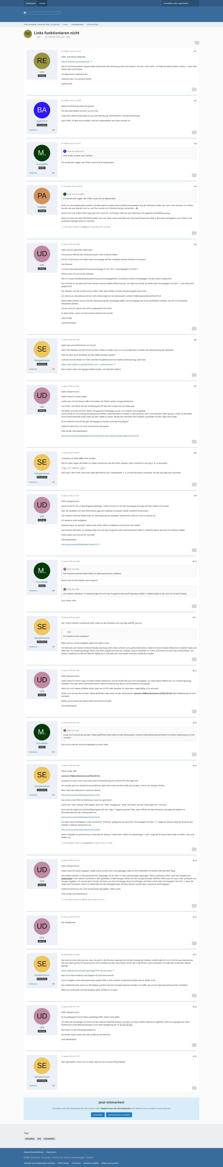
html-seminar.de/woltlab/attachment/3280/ (80, 829)
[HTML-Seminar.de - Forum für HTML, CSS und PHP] (111, 14)
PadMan (85, 227)
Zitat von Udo (73, 569)
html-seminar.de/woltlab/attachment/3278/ (80, 795)
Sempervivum (88, 843)
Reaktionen (33, 130)
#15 (195, 860)
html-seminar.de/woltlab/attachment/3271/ (80, 544)
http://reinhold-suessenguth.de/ (75, 61)
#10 (195, 561)
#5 (195, 244)
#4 (195, 186)
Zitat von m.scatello (75, 194)
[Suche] (194, 3)
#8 (195, 453)
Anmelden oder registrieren (176, 3)
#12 (195, 670)
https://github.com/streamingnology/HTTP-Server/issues (86, 970)
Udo (83, 899)
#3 (195, 143)
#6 (195, 339)
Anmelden (97, 1114)
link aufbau (29, 1139)
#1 (195, 51)
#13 (195, 722)
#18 (195, 1006)
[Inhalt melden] (194, 89)
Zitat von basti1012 (75, 151)
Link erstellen (49, 1139)
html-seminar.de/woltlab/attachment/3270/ (119, 435)
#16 (195, 917)
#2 (195, 100)
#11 (195, 617)
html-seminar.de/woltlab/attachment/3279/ (80, 817)
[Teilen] (197, 43)
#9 (195, 495)
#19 (195, 1056)
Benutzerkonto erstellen (119, 1114)
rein (39, 37)
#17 (195, 954)
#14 (195, 765)
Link (39, 1139)
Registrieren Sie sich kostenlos (116, 1108)
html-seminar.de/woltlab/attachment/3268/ (80, 435)
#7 (195, 386)
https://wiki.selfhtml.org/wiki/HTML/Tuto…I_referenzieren (87, 364)
